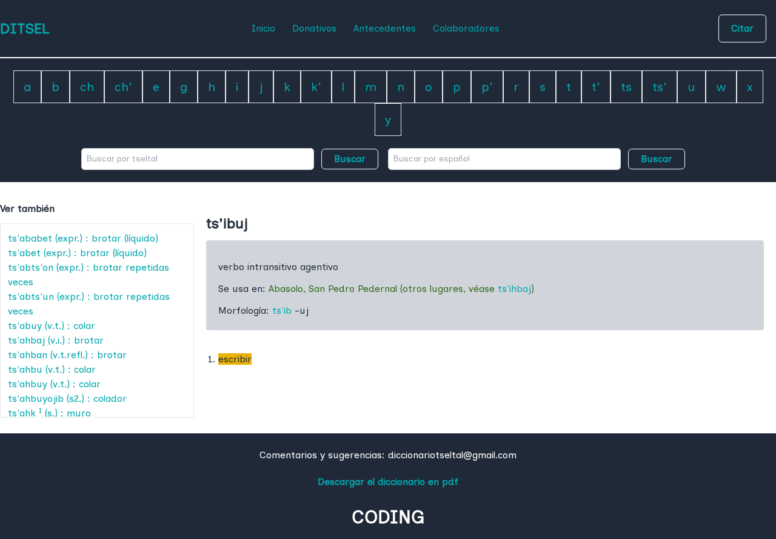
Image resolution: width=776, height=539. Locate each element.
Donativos (314, 28)
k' (316, 87)
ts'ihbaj (514, 288)
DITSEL (25, 28)
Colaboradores (466, 28)
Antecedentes (384, 28)
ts (626, 87)
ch (87, 87)
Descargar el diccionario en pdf (388, 481)
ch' (123, 87)
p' (487, 87)
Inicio (263, 28)
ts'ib (282, 310)
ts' (659, 87)
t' (596, 87)
